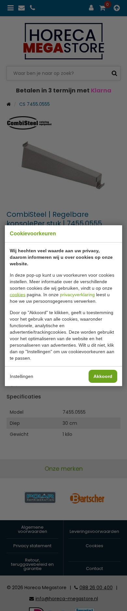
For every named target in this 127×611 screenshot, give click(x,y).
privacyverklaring (77, 294)
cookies (17, 294)
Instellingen (21, 376)
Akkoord (102, 376)
